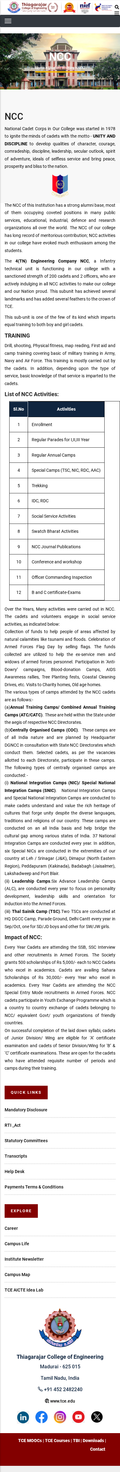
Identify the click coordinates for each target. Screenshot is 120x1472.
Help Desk (14, 1171)
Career (11, 1228)
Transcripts (16, 1156)
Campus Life (17, 1243)
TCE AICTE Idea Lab (24, 1289)
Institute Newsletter (24, 1259)
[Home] (60, 7)
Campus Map (17, 1274)
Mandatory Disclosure (26, 1109)
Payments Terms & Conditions (34, 1186)
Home (40, 68)
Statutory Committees (26, 1140)
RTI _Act (13, 1125)
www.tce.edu (62, 1401)
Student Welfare (61, 68)
